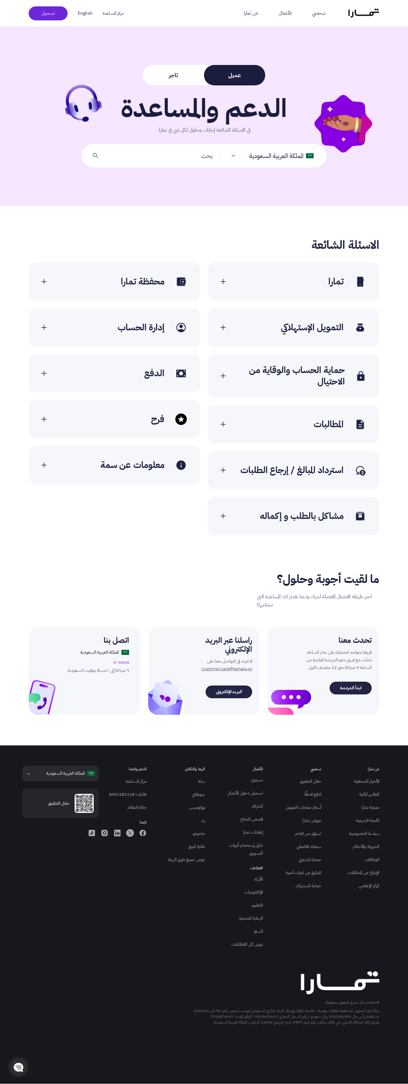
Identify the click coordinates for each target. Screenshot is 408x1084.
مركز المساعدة (113, 13)
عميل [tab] (234, 75)
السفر (258, 931)
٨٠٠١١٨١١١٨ (121, 662)
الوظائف (372, 859)
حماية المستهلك (308, 885)
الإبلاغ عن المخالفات (363, 872)
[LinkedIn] (117, 833)
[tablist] (204, 75)
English (85, 13)
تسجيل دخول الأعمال (245, 793)
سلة (201, 781)
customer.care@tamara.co (226, 668)
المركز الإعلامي (369, 885)
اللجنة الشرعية (367, 820)
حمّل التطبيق (310, 781)
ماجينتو (199, 833)
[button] (18, 1067)
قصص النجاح (251, 819)
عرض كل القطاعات (247, 944)
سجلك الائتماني (308, 846)
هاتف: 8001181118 (128, 794)
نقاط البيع (197, 846)
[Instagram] (104, 833)
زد (203, 820)
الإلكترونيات (253, 892)
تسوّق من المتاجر (308, 833)
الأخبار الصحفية (366, 781)
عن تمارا (251, 13)
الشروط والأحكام (366, 846)
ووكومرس (197, 807)
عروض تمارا (311, 820)
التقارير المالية (369, 794)
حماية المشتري (310, 859)
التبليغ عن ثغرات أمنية (303, 872)
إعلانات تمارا (253, 832)
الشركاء (257, 806)
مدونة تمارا (370, 807)
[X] (130, 833)
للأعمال (285, 13)
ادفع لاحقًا (312, 794)
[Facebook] (143, 833)
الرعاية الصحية (251, 918)
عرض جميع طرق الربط (186, 859)
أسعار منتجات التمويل (303, 807)
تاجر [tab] (173, 75)
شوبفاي (198, 794)
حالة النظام (137, 807)
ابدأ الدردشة (350, 688)
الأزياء (258, 879)
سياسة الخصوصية (364, 833)
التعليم (257, 905)
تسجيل (48, 13)
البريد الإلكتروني (229, 691)
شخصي (318, 13)
